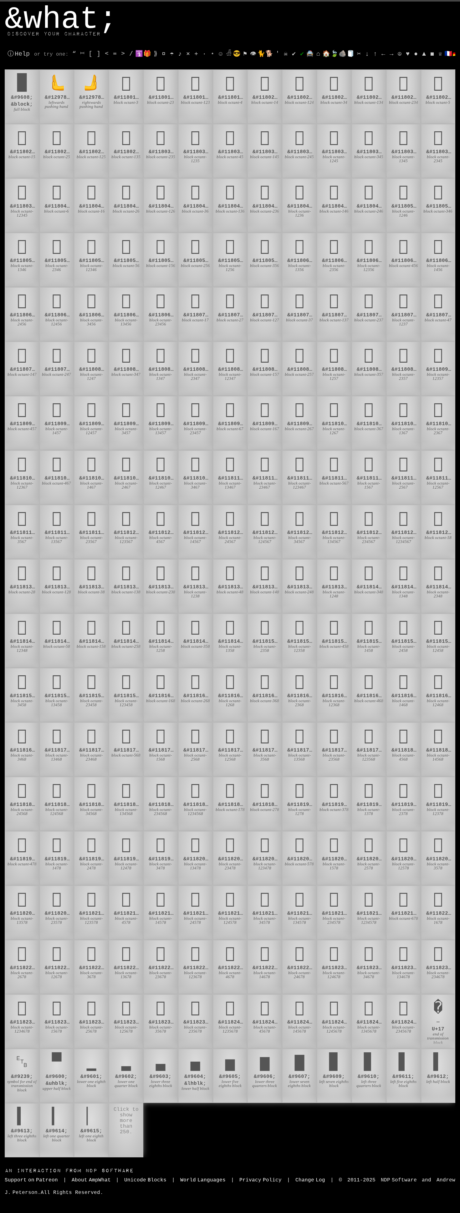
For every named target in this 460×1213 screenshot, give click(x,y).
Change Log (310, 1180)
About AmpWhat (91, 1180)
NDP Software (69, 1170)
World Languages (203, 1180)
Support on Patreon (31, 1180)
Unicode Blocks (145, 1180)
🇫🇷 (448, 54)
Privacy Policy (260, 1180)
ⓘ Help (19, 54)
